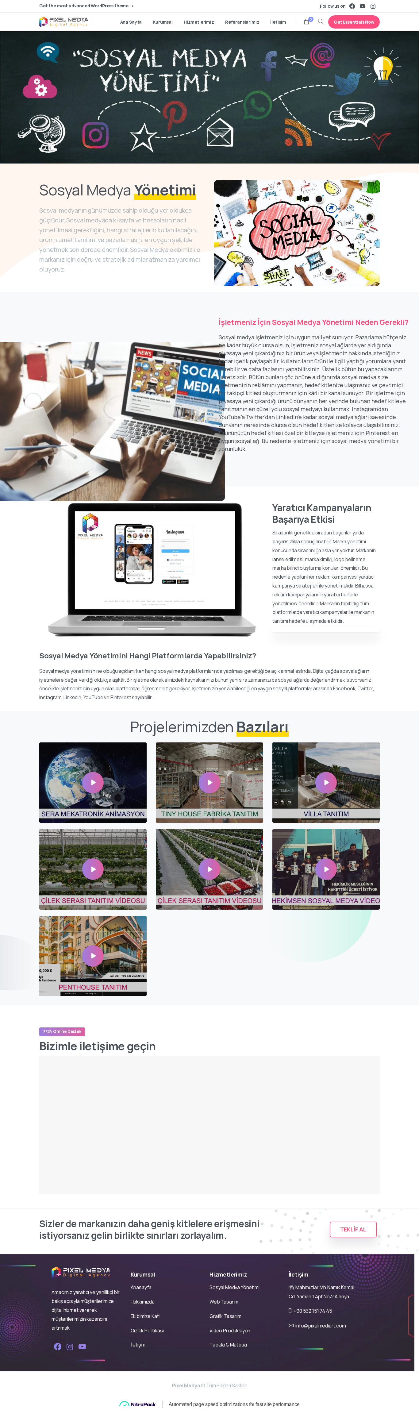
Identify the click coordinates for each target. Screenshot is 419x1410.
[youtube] (362, 6)
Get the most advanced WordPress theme (84, 6)
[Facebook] (352, 6)
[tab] (326, 629)
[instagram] (373, 6)
